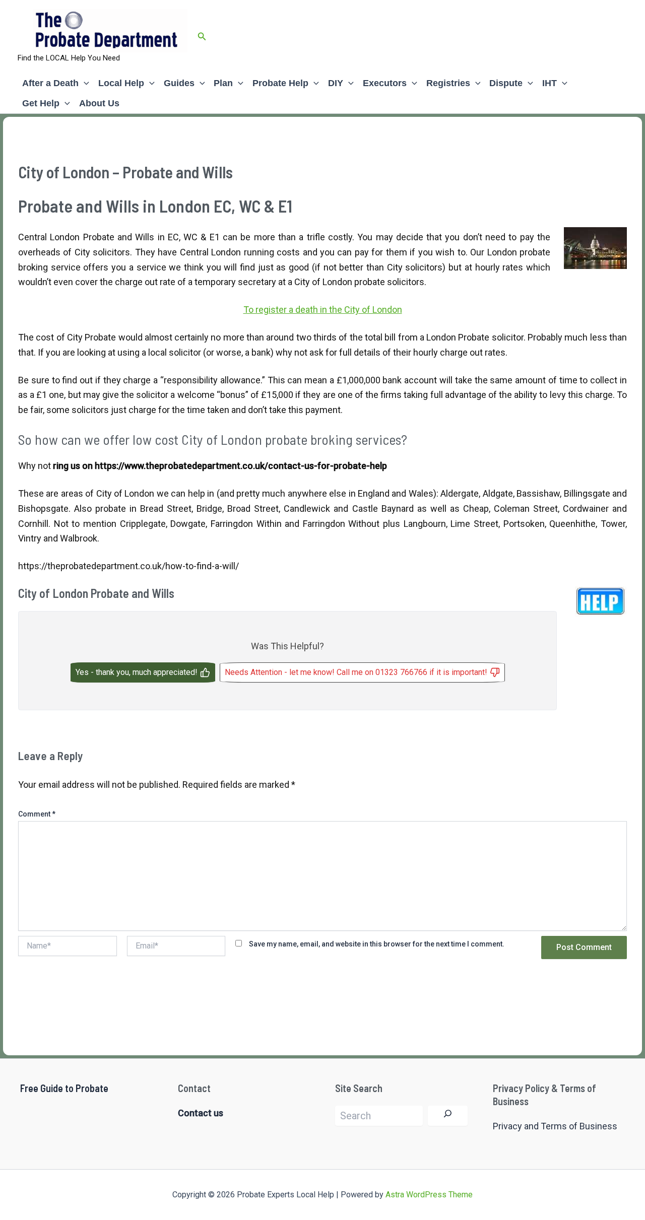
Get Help (40, 103)
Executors (385, 83)
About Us (99, 103)
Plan (223, 83)
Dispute (506, 83)
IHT (549, 83)
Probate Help (280, 83)
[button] (202, 36)
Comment (36, 814)
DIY (335, 83)
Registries (448, 83)
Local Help (121, 83)
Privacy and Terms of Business (555, 1126)
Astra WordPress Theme (429, 1194)
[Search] (448, 1116)
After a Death (50, 83)
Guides (179, 83)
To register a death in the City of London (322, 309)
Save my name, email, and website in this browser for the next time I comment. (376, 944)
